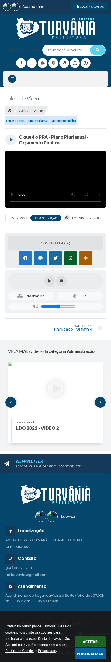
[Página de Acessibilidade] (86, 63)
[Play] (49, 281)
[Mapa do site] (75, 63)
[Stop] (61, 281)
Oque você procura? (23, 50)
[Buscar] (97, 50)
